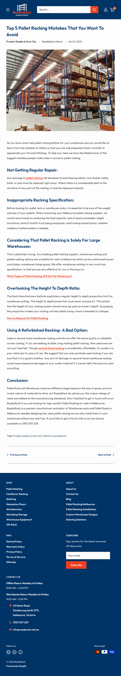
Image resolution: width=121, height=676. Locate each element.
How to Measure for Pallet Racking (27, 318)
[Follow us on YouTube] (20, 652)
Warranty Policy (15, 546)
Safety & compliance (54, 435)
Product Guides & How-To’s (21, 41)
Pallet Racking (14, 488)
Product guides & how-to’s (27, 435)
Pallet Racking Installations (81, 509)
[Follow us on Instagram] (14, 652)
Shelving (11, 499)
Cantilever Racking (17, 494)
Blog (68, 499)
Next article (104, 454)
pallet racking (34, 178)
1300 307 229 (20, 622)
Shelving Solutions (76, 519)
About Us (71, 488)
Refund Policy (14, 541)
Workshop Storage (16, 514)
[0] (112, 10)
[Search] (94, 9)
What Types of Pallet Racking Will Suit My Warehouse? (39, 276)
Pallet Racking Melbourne (80, 504)
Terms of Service (15, 557)
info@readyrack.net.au (26, 629)
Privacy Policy (14, 551)
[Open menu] (7, 10)
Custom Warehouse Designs (82, 514)
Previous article (18, 454)
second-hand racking (51, 348)
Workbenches (14, 509)
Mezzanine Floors (16, 504)
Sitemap (11, 562)
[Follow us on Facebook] (8, 652)
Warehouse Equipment (19, 519)
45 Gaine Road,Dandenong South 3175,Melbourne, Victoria (26, 610)
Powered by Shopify (16, 666)
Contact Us (72, 494)
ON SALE (11, 524)
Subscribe (76, 565)
